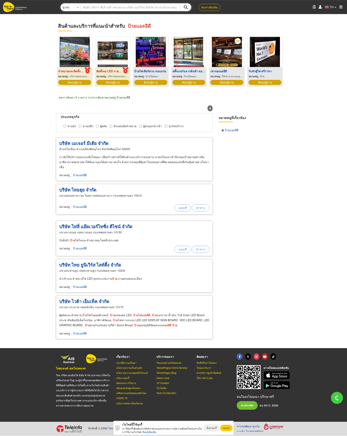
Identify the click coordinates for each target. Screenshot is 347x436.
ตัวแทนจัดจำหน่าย (125, 126)
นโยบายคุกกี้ (122, 378)
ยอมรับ (226, 428)
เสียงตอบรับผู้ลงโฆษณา (128, 388)
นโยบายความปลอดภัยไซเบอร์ (132, 372)
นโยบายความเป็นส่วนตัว (129, 367)
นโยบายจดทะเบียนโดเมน (129, 403)
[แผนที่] (183, 207)
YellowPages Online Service (171, 367)
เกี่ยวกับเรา (123, 357)
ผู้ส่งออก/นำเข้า (152, 126)
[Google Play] (277, 385)
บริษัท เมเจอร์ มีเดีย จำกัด (83, 143)
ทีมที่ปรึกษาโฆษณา (207, 362)
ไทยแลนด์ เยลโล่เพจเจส (71, 368)
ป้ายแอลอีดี (80, 175)
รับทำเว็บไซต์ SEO (166, 393)
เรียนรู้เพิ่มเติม (149, 432)
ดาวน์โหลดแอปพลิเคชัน (276, 368)
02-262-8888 (247, 405)
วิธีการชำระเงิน (204, 378)
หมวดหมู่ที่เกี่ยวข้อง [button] (232, 117)
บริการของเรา (165, 357)
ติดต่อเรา (202, 357)
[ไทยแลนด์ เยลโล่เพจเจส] (248, 356)
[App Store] (277, 375)
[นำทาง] (200, 207)
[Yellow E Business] (239, 356)
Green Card (162, 378)
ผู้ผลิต (103, 126)
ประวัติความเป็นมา (126, 362)
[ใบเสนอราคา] (314, 7)
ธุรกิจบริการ (176, 126)
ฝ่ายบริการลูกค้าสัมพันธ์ (209, 372)
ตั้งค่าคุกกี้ (211, 428)
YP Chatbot (162, 383)
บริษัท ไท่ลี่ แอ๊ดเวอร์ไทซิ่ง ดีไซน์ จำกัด (95, 226)
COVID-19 (121, 398)
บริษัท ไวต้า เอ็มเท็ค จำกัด (84, 301)
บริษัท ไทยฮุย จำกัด (77, 189)
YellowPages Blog (166, 372)
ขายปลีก (88, 126)
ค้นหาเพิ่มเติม (209, 7)
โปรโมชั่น (161, 388)
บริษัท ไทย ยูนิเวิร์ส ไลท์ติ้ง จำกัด (90, 264)
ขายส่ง (71, 126)
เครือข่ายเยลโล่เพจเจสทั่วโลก (131, 393)
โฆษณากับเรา (204, 367)
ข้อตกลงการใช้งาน (126, 383)
